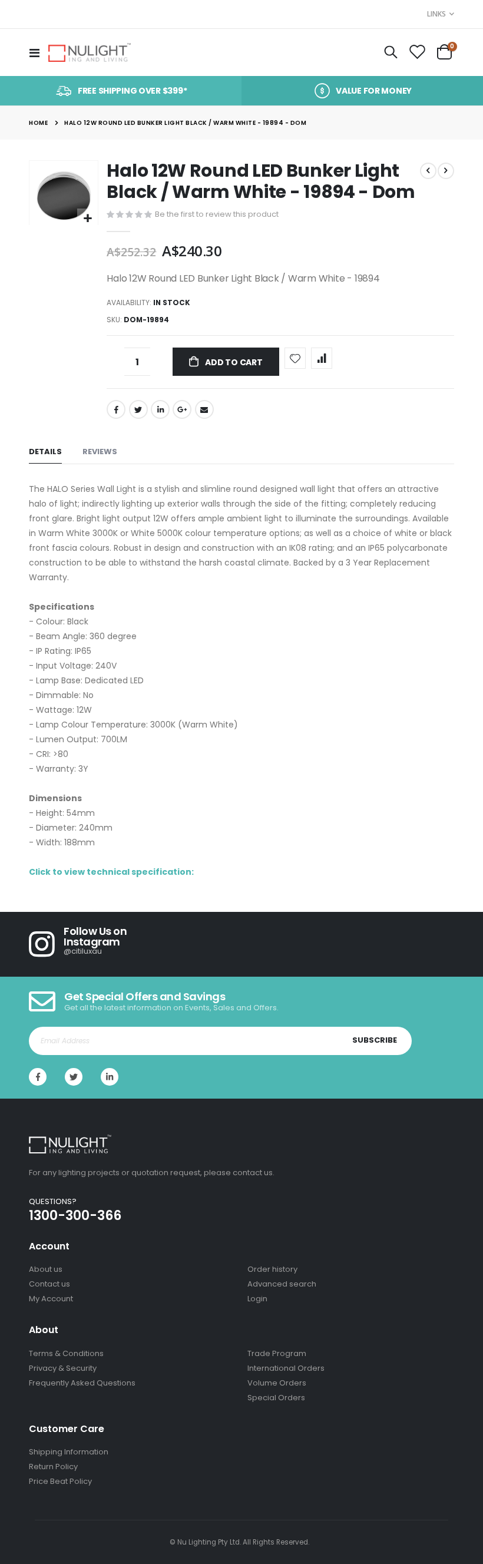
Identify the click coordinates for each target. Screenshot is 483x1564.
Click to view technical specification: (111, 872)
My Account (51, 1298)
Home (38, 122)
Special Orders (276, 1397)
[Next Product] (446, 171)
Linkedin (109, 1077)
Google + (182, 409)
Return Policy (53, 1466)
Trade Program (276, 1353)
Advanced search (281, 1283)
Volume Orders (276, 1382)
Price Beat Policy (60, 1481)
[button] (87, 219)
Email (204, 409)
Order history (272, 1269)
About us (45, 1269)
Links (436, 14)
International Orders (286, 1368)
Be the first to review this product (217, 214)
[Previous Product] (428, 171)
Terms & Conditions (66, 1353)
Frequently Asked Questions (82, 1382)
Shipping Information (68, 1451)
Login (257, 1298)
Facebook (116, 409)
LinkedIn (160, 409)
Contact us (49, 1283)
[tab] (45, 452)
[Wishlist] (417, 52)
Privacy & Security (63, 1368)
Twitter (138, 409)
